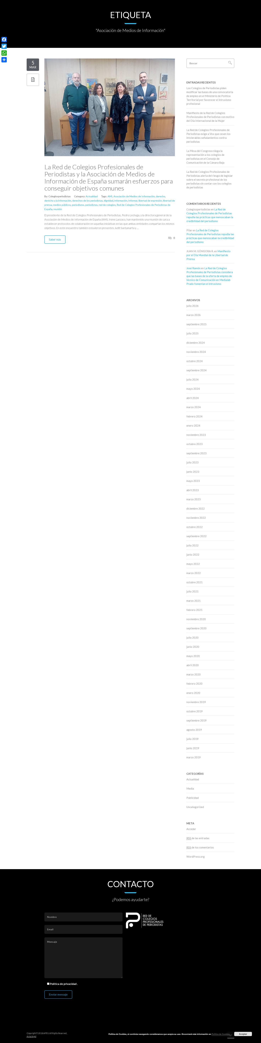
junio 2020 (192, 646)
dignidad (108, 200)
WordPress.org (195, 856)
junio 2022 (192, 554)
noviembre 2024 (196, 351)
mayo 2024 (193, 388)
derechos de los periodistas (87, 200)
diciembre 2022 (195, 508)
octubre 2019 (194, 711)
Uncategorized (195, 807)
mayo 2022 (193, 563)
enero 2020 (193, 692)
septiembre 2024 (196, 370)
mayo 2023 (193, 480)
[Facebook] (4, 39)
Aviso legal (31, 1036)
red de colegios (107, 204)
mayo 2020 (193, 656)
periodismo (78, 204)
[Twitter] (4, 46)
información (120, 200)
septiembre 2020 (196, 628)
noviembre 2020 (196, 619)
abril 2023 (192, 490)
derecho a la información (57, 200)
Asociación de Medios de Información (134, 196)
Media (190, 788)
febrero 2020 (194, 683)
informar (132, 200)
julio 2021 (192, 591)
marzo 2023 (193, 499)
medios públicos (62, 204)
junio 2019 (192, 748)
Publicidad (192, 797)
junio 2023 (192, 471)
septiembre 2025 (196, 324)
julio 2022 (192, 545)
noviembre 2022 (196, 517)
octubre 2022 (194, 527)
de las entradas (197, 838)
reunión (57, 209)
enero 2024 (193, 425)
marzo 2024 (193, 407)
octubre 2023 (194, 444)
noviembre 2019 (196, 702)
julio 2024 (192, 379)
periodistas (91, 204)
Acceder (191, 829)
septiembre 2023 (196, 453)
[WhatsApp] (4, 53)
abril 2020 (192, 665)
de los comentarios (200, 847)
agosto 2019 (194, 729)
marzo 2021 (193, 600)
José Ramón (193, 268)
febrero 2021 (194, 609)
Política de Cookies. (221, 1034)
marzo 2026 (193, 315)
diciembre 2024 (195, 342)
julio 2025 (192, 333)
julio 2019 (192, 738)
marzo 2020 (193, 674)
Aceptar (243, 1034)
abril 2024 (192, 397)
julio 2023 (192, 462)
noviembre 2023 (196, 434)
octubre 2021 (194, 582)
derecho (160, 196)
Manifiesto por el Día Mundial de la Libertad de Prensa (208, 255)
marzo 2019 (193, 757)
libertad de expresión (150, 200)
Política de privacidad (63, 983)
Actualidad (92, 196)
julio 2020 (192, 637)
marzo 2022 (193, 573)
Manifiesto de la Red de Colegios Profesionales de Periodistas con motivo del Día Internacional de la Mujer (210, 116)
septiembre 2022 (196, 536)
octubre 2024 (194, 361)
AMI (110, 196)
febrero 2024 (194, 416)
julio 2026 (192, 305)
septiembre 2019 (196, 720)
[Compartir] (4, 59)
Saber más (55, 239)
